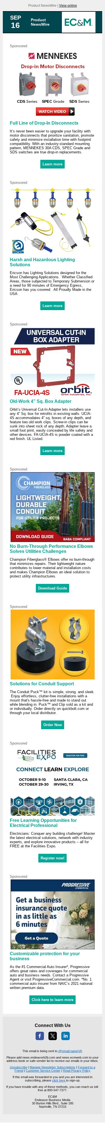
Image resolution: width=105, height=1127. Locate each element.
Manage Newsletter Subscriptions (52, 1067)
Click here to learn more (52, 1000)
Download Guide (52, 588)
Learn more (52, 164)
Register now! (52, 858)
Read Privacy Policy (76, 1070)
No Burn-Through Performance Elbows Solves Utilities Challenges (51, 549)
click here (59, 1080)
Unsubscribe (18, 1067)
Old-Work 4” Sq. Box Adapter (40, 401)
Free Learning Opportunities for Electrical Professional (43, 823)
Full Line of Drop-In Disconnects (44, 123)
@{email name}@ (70, 1051)
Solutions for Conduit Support (42, 683)
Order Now (52, 725)
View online (68, 6)
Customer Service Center (43, 1070)
